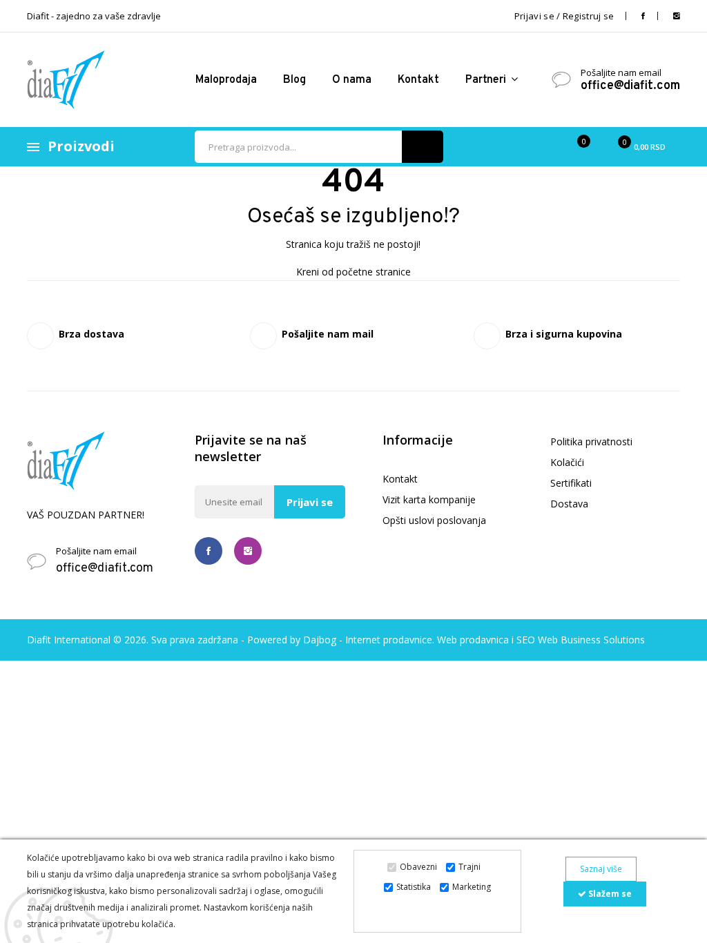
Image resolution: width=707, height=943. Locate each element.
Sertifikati (571, 482)
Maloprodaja (226, 80)
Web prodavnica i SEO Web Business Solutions (541, 639)
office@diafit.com (630, 86)
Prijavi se (310, 502)
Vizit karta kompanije (429, 499)
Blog (294, 80)
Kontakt (418, 80)
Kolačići (567, 462)
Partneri (487, 80)
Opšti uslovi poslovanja (434, 520)
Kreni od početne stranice (353, 271)
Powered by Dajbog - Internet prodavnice (339, 639)
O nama (351, 80)
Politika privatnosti (591, 441)
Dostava (569, 503)
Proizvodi (81, 146)
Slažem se (609, 894)
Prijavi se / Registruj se (564, 16)
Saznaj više (601, 869)
